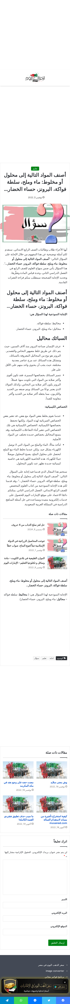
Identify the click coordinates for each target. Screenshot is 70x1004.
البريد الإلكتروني (59, 912)
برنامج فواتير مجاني (54, 976)
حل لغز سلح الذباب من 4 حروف (28, 524)
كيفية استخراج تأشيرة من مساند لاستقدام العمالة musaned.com (54, 819)
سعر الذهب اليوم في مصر (51, 964)
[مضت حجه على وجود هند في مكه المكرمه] (18, 770)
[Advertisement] (35, 35)
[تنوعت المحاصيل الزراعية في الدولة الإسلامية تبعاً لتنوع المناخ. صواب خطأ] (57, 545)
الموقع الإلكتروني (58, 926)
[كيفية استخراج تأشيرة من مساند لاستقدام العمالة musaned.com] (51, 804)
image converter (55, 970)
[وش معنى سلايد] (51, 770)
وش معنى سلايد (59, 782)
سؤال (36, 658)
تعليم (35, 168)
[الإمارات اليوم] (35, 77)
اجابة (52, 658)
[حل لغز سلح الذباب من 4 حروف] (57, 529)
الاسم (64, 899)
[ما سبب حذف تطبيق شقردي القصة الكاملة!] (18, 804)
